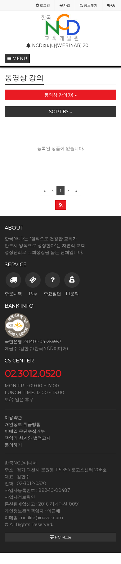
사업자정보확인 (20, 497)
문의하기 (13, 445)
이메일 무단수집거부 (25, 431)
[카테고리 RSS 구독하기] (60, 205)
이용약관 (13, 417)
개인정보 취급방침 (23, 424)
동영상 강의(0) (59, 95)
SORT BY (59, 111)
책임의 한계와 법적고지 (28, 438)
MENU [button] (19, 58)
